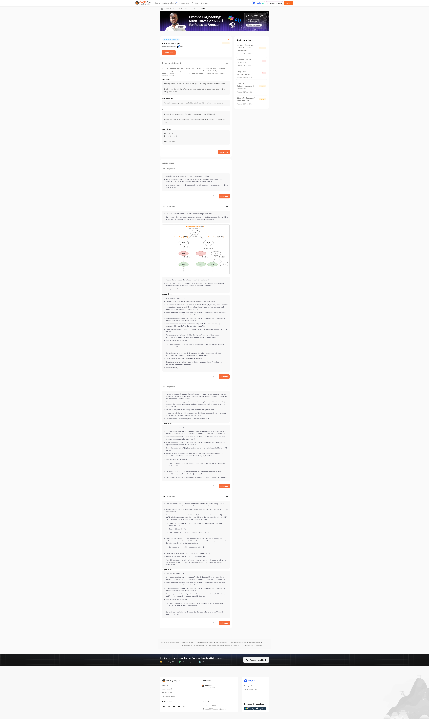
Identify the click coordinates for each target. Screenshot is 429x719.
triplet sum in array (187, 642)
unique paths (186, 645)
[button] (196, 168)
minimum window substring (253, 645)
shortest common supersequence (219, 645)
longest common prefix (238, 642)
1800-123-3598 (210, 705)
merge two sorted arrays (205, 642)
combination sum (199, 645)
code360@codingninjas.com (215, 709)
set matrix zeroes (221, 642)
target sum (236, 645)
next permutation (254, 642)
